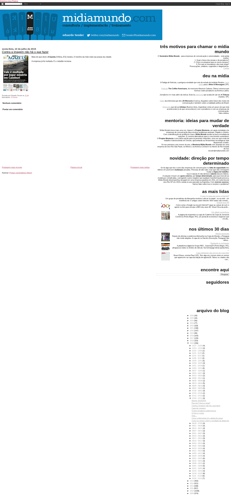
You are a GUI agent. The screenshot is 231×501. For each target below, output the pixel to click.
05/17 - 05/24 (197, 438)
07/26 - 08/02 (197, 391)
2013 (192, 483)
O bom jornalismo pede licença (204, 411)
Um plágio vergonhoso (220, 212)
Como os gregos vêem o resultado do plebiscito (210, 421)
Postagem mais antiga (140, 167)
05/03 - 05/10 (197, 443)
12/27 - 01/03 (197, 346)
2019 (192, 333)
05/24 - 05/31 (197, 436)
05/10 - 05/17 (197, 441)
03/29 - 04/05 (197, 456)
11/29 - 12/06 (197, 351)
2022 (192, 326)
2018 (192, 336)
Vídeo (162, 101)
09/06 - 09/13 (197, 378)
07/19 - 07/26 (197, 393)
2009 (192, 493)
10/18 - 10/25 (197, 363)
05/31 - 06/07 (197, 433)
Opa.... (194, 416)
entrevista (199, 95)
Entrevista (167, 107)
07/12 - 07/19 (197, 396)
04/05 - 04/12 (197, 453)
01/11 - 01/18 (197, 476)
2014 (192, 481)
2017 (192, 338)
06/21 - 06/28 (197, 426)
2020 (192, 331)
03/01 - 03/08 (197, 466)
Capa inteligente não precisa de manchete (212, 253)
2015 (192, 343)
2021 (192, 328)
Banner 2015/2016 (199, 401)
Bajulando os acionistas (220, 243)
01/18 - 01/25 (197, 473)
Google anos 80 (223, 203)
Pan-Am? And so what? (201, 403)
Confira (226, 68)
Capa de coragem (199, 408)
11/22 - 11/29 (197, 353)
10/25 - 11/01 (197, 361)
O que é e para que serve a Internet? (214, 196)
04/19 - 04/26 (197, 448)
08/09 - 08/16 (197, 386)
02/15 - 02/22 (197, 471)
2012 (192, 486)
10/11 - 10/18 (197, 366)
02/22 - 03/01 (197, 468)
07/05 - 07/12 (197, 398)
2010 (192, 491)
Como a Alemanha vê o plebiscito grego (207, 418)
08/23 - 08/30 (197, 383)
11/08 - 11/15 (197, 358)
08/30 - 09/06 (197, 381)
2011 (192, 488)
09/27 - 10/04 (197, 371)
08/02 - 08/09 (197, 388)
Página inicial (76, 167)
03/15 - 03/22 (197, 461)
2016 (192, 341)
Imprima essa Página (9, 1)
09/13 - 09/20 (197, 376)
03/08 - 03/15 (197, 463)
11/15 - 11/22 (197, 356)
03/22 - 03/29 (197, 458)
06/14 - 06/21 (197, 428)
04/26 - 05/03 (197, 446)
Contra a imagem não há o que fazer (25, 52)
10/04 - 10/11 (197, 368)
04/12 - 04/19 (197, 451)
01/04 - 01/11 (197, 478)
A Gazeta (14, 97)
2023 (192, 323)
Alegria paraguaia (222, 234)
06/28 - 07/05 (197, 423)
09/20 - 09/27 (197, 373)
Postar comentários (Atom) (20, 173)
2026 (192, 315)
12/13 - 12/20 (197, 348)
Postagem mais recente (12, 167)
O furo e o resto (198, 413)
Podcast (164, 89)
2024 (192, 321)
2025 (192, 318)
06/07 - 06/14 (197, 431)
